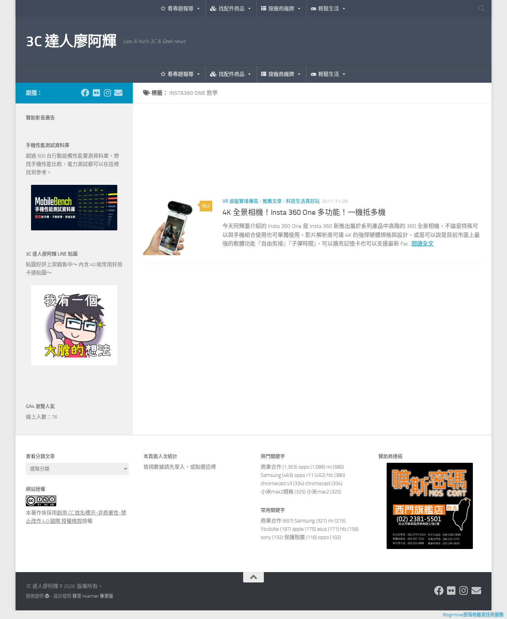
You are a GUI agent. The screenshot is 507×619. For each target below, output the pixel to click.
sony (266, 537)
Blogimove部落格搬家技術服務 (473, 614)
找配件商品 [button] (232, 9)
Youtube (270, 529)
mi (329, 467)
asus (322, 529)
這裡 (211, 467)
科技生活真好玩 (303, 201)
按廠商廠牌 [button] (281, 9)
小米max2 (318, 492)
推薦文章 (272, 201)
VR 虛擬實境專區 (240, 201)
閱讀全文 (422, 243)
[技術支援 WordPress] (47, 596)
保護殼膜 (294, 537)
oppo (303, 467)
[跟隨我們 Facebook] (85, 93)
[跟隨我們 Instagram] (107, 93)
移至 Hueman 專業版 (92, 596)
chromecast (317, 483)
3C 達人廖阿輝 (71, 41)
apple (298, 529)
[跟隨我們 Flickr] (96, 93)
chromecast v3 (276, 483)
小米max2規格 (277, 492)
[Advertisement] (312, 155)
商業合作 (271, 467)
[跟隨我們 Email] (118, 93)
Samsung (271, 475)
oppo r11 (304, 475)
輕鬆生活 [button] (328, 9)
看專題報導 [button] (180, 9)
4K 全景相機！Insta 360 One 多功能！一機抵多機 (304, 212)
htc (330, 475)
